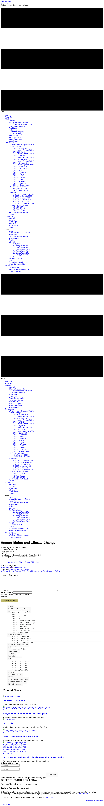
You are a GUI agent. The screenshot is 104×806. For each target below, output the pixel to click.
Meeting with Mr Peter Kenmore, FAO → (45, 571)
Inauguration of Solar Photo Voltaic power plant (25, 713)
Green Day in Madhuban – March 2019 (20, 736)
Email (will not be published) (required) (15, 594)
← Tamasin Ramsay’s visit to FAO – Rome (16, 571)
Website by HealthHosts (94, 801)
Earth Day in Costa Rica (14, 700)
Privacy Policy (49, 797)
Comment (4, 590)
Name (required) (7, 592)
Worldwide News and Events (18, 569)
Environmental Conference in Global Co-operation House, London (33, 757)
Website (4, 597)
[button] (52, 774)
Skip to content (6, 2)
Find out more (83, 794)
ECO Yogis (8, 723)
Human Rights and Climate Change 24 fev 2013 (22, 562)
